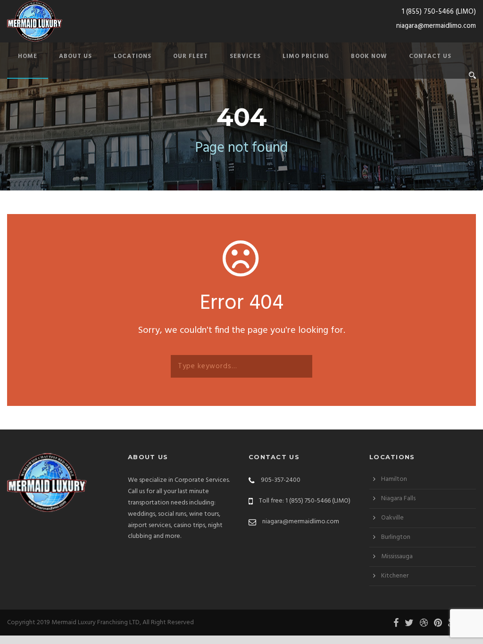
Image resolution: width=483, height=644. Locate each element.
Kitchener (394, 575)
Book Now (369, 56)
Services (245, 56)
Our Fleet (190, 56)
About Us (75, 56)
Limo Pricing (306, 56)
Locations (132, 56)
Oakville (392, 517)
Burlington (395, 537)
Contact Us (430, 56)
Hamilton (394, 479)
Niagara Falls (398, 498)
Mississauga (397, 556)
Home (27, 56)
